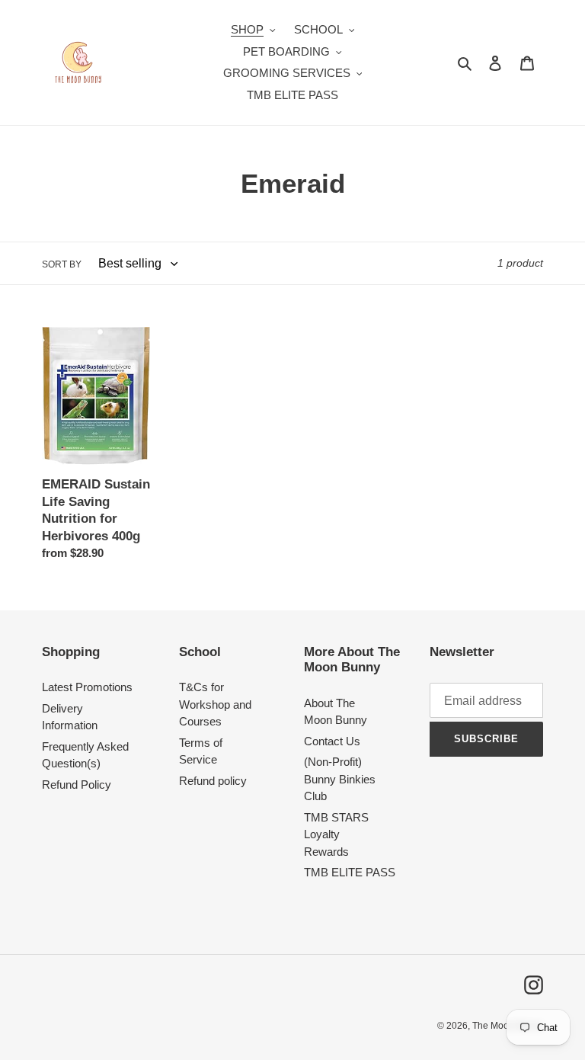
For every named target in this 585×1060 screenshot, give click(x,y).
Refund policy (213, 780)
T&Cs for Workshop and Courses (215, 704)
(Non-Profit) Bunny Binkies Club (340, 778)
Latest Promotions (87, 687)
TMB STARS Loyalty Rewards (336, 834)
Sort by (62, 264)
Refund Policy (76, 784)
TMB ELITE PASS (349, 872)
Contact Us (332, 741)
